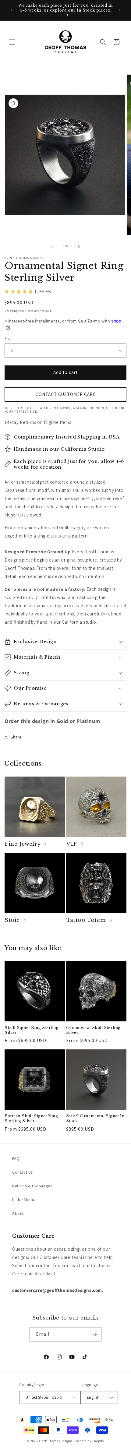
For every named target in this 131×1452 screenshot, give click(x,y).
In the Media (23, 1199)
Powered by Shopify (88, 1441)
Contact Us (22, 1172)
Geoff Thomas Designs (56, 1441)
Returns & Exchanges (32, 1186)
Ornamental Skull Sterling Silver (93, 1030)
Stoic (12, 920)
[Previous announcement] (11, 10)
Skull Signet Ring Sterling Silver (32, 1030)
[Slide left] (52, 246)
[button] (12, 42)
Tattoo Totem (86, 920)
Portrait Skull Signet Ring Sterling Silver (31, 1118)
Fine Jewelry (23, 844)
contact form (49, 1265)
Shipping (11, 311)
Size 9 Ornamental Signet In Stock (95, 1118)
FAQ (16, 1158)
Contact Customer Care (66, 394)
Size (8, 338)
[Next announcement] (119, 10)
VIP (71, 844)
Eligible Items (57, 422)
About (18, 1213)
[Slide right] (79, 246)
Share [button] (16, 737)
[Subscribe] (94, 1334)
